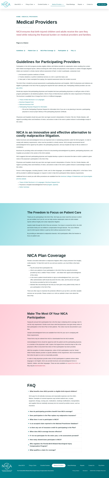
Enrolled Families (42, 4)
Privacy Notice (76, 470)
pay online (19, 88)
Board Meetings (71, 4)
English (50, 184)
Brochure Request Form (26, 102)
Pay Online (101, 465)
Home (18, 16)
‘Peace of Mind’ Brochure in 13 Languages (31, 99)
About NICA (18, 4)
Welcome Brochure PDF (26, 104)
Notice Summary (24, 187)
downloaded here (40, 365)
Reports (80, 4)
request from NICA (72, 363)
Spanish (55, 184)
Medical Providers (57, 4)
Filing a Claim (29, 4)
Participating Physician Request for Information (33, 107)
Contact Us (90, 4)
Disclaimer (85, 470)
